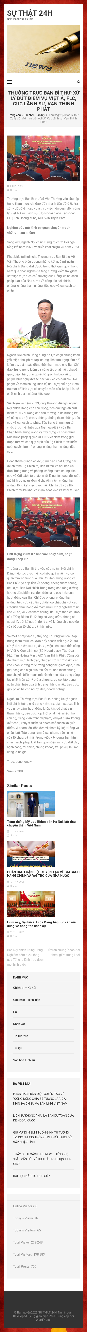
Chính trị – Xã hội (24, 988)
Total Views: (22, 1242)
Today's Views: (24, 1218)
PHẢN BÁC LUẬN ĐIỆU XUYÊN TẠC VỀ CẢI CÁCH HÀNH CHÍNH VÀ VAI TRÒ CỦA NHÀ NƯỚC (43, 874)
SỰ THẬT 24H (29, 13)
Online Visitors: (24, 1206)
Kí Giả (13, 190)
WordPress (43, 1320)
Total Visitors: (23, 1254)
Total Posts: (22, 1266)
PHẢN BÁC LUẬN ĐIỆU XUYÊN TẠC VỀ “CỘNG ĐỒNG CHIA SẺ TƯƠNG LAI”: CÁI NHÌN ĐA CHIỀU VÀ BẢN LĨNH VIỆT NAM (40, 1098)
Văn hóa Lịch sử (24, 1060)
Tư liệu (17, 1048)
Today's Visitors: (25, 1230)
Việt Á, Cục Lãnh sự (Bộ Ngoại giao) (36, 651)
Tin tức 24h (20, 1036)
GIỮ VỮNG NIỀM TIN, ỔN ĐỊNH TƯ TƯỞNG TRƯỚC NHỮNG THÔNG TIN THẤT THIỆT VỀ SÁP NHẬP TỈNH (42, 1137)
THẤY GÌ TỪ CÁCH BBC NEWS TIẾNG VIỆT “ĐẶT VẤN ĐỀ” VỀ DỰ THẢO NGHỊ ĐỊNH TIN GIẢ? (42, 1159)
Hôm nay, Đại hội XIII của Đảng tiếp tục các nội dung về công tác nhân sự (41, 924)
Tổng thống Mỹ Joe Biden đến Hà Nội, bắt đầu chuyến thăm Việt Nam (41, 823)
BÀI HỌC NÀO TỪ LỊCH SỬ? (31, 1176)
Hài (15, 1012)
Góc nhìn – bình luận (26, 1000)
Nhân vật (19, 1024)
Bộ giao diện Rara (43, 1316)
